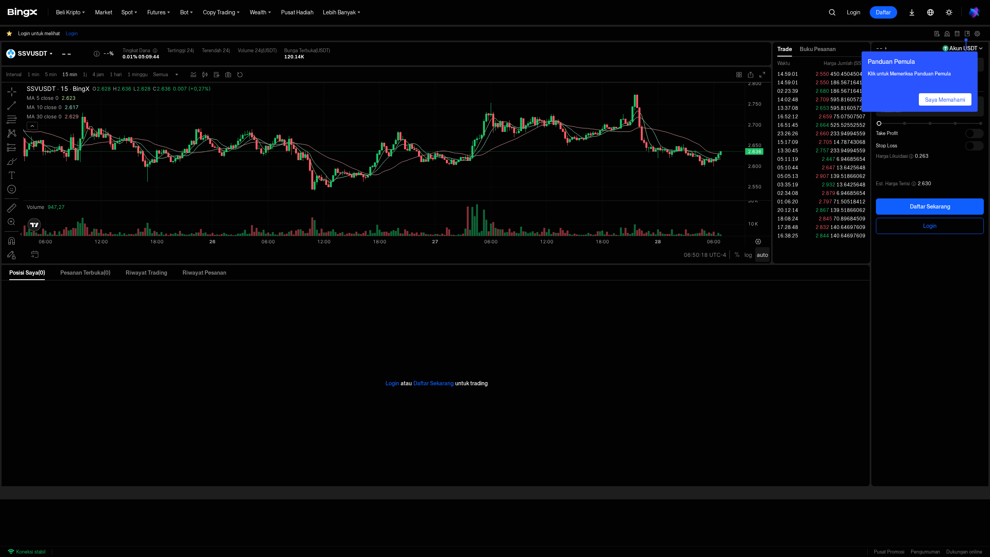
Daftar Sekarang (930, 206)
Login (853, 12)
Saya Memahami (945, 100)
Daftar (883, 12)
